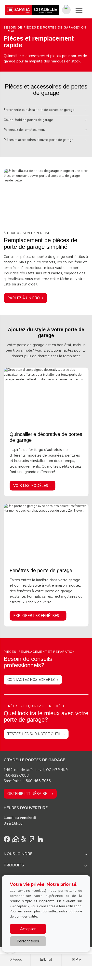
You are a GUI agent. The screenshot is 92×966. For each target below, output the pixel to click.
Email (47, 959)
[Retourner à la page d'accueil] (32, 10)
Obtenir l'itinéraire (27, 793)
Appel (17, 959)
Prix (78, 959)
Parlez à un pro (23, 298)
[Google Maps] (15, 840)
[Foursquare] (32, 840)
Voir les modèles (30, 485)
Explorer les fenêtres (36, 615)
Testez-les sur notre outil (34, 733)
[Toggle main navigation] (79, 10)
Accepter (28, 928)
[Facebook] (7, 840)
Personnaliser (28, 941)
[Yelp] (23, 840)
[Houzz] (40, 840)
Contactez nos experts (31, 679)
